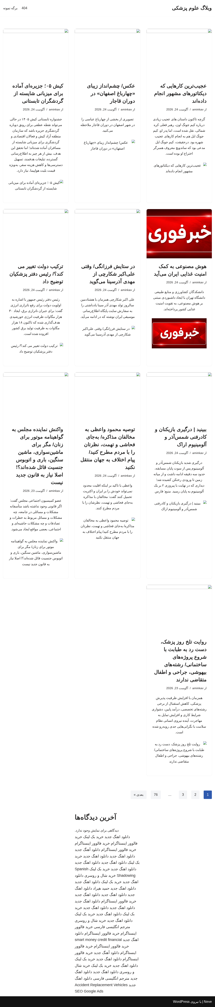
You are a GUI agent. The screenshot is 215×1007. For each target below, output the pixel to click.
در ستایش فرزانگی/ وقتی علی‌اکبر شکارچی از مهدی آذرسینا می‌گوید (108, 273)
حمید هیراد (101, 888)
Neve (208, 1001)
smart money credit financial (98, 940)
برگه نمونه (10, 8)
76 (156, 794)
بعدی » (138, 794)
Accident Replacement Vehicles (101, 985)
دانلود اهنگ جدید (117, 837)
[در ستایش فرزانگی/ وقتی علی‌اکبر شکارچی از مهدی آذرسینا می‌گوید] (107, 233)
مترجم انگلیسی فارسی (112, 927)
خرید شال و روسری (100, 875)
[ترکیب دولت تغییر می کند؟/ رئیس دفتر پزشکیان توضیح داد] (35, 233)
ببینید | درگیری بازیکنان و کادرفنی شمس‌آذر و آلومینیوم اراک (181, 436)
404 (24, 8)
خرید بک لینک (93, 837)
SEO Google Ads (89, 991)
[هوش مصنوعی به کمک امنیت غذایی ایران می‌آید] (179, 233)
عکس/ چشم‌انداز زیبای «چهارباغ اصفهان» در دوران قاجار (111, 93)
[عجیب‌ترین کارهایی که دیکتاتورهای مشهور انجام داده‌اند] (179, 53)
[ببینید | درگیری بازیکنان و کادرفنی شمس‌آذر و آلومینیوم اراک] (179, 396)
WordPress (181, 1001)
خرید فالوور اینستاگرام (92, 843)
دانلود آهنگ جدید (87, 850)
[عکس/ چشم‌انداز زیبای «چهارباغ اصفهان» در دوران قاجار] (107, 53)
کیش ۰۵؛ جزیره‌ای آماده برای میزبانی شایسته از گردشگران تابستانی (37, 93)
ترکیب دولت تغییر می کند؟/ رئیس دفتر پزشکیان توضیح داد (36, 273)
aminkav (197, 109)
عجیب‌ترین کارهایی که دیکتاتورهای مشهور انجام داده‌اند (180, 93)
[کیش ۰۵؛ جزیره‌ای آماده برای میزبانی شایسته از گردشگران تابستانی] (35, 53)
